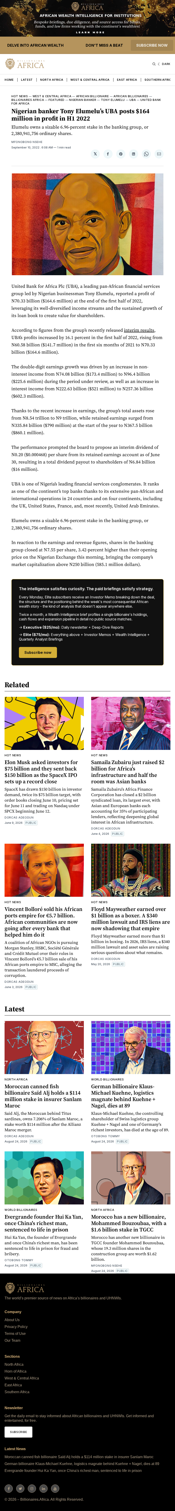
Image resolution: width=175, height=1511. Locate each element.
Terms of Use (15, 1334)
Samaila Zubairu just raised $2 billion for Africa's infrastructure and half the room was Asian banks (127, 771)
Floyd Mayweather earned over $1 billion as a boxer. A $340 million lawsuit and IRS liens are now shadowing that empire (130, 918)
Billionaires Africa (27, 100)
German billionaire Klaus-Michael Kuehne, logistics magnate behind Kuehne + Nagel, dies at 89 (123, 1096)
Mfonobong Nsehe (27, 142)
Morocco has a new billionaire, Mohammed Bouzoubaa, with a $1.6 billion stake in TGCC (128, 1223)
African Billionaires (130, 96)
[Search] (154, 64)
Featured (56, 100)
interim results (139, 330)
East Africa (127, 79)
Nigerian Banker (82, 100)
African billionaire (92, 96)
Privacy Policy (16, 1327)
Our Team (12, 1340)
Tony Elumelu (113, 100)
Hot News (19, 96)
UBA (132, 100)
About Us (12, 1320)
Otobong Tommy (105, 1136)
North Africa (51, 79)
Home (9, 79)
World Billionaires (107, 1079)
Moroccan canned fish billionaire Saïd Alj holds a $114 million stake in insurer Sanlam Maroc (43, 1096)
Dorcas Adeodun (19, 817)
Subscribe (18, 1432)
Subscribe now (152, 45)
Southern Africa (159, 79)
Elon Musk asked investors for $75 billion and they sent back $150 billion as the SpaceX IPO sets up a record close (41, 771)
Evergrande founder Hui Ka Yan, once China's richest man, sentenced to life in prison (44, 1223)
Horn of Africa (15, 1371)
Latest (27, 79)
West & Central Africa (90, 79)
